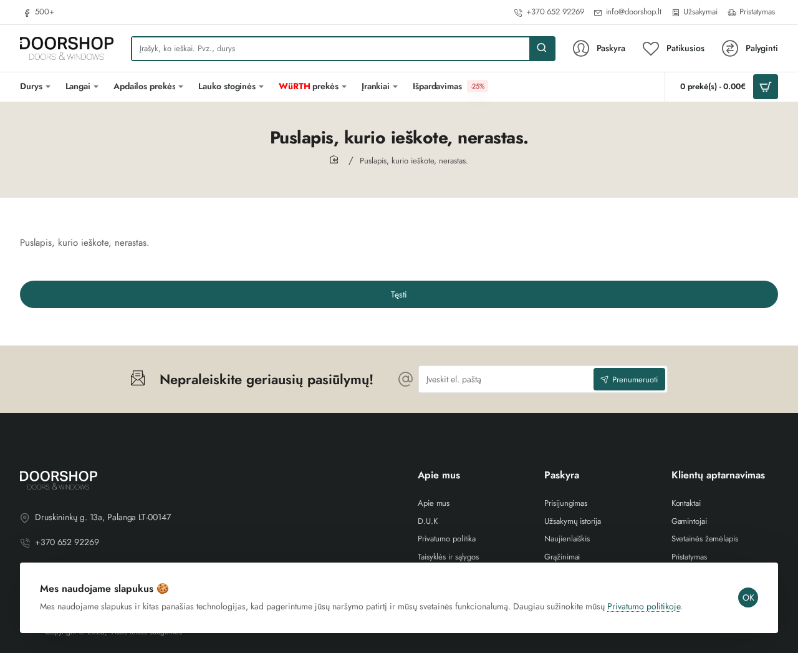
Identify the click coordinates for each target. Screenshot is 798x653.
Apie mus (439, 475)
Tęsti (399, 294)
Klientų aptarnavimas (718, 475)
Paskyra (561, 475)
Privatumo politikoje (643, 606)
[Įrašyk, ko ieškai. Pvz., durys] (541, 48)
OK (748, 597)
